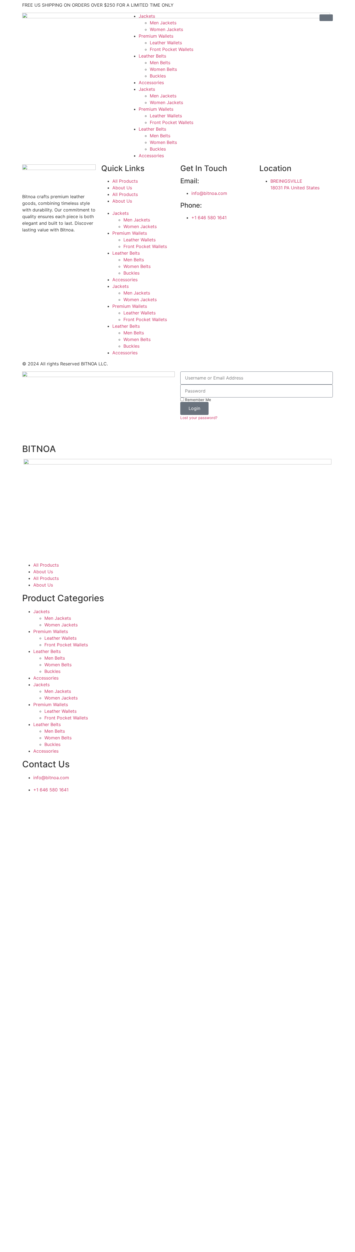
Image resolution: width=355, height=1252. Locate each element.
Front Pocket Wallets (171, 49)
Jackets (147, 16)
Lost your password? (198, 417)
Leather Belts (152, 56)
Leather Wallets (166, 42)
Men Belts (160, 62)
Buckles (158, 76)
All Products (125, 181)
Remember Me (197, 399)
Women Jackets (166, 29)
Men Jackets (163, 22)
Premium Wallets (156, 36)
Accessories (151, 82)
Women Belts (163, 69)
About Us (122, 187)
